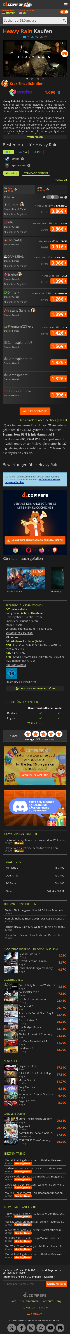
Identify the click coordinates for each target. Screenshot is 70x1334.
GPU (8, 657)
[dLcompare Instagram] (30, 1328)
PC (10, 152)
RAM (8, 653)
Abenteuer (37, 613)
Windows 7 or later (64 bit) (27, 641)
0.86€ (58, 211)
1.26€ (58, 299)
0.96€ (58, 263)
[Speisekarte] (65, 5)
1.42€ (58, 333)
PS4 (24, 152)
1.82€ (58, 362)
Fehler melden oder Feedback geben (42, 420)
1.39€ (58, 314)
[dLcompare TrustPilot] (39, 1328)
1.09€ (58, 281)
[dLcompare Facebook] (20, 1328)
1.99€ (58, 395)
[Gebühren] (52, 197)
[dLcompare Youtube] (49, 1328)
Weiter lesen (35, 137)
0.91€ (58, 247)
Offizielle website (16, 609)
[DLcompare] (35, 1294)
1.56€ (58, 346)
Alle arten (11, 173)
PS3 (39, 152)
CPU (8, 645)
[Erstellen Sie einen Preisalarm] (64, 54)
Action (25, 613)
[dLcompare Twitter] (10, 1328)
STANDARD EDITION (36, 173)
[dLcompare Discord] (59, 1328)
